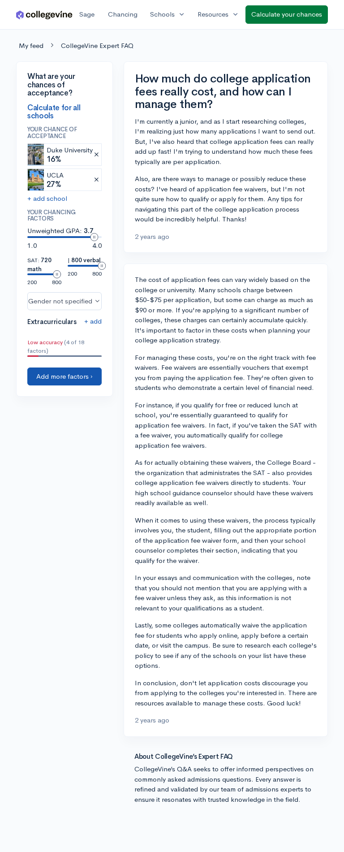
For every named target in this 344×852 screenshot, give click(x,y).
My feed (31, 45)
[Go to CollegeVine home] (44, 14)
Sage (87, 14)
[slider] (94, 237)
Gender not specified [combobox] (60, 301)
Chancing (123, 14)
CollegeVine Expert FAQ (97, 45)
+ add (93, 321)
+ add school (47, 198)
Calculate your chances (286, 14)
